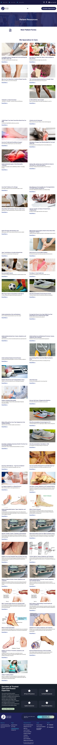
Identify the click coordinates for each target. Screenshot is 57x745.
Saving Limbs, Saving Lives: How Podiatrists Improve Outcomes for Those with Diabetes (42, 164)
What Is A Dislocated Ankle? (8, 627)
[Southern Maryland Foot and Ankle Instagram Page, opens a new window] (44, 2)
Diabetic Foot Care (27, 726)
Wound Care (26, 736)
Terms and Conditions (41, 726)
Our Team (13, 726)
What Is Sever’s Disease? (35, 509)
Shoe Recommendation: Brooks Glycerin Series (40, 293)
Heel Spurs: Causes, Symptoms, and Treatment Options (42, 486)
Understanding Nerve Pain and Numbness (11, 314)
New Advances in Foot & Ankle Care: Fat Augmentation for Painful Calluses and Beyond (42, 187)
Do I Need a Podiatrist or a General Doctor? (11, 486)
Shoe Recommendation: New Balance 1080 (39, 444)
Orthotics (26, 735)
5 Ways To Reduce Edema (7, 674)
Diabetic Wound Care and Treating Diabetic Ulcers (13, 379)
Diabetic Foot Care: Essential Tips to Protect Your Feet (14, 556)
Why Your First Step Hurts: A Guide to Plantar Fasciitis (14, 79)
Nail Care (25, 728)
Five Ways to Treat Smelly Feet (37, 273)
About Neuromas (33, 379)
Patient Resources (15, 728)
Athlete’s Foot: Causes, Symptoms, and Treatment (41, 627)
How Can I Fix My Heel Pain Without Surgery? (12, 142)
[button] (28, 8)
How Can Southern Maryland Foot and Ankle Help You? (42, 465)
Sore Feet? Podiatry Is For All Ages (10, 187)
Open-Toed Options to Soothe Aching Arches (12, 252)
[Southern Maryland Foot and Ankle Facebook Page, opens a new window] (46, 2)
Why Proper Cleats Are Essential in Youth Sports (13, 293)
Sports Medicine (27, 738)
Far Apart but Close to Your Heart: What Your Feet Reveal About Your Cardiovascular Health (41, 315)
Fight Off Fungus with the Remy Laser (10, 230)
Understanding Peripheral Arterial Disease (11, 358)
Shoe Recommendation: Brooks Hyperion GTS (40, 422)
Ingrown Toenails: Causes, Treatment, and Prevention (14, 533)
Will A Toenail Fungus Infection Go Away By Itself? (13, 603)
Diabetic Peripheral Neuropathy (9, 400)
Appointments (14, 724)
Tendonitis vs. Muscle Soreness (9, 99)
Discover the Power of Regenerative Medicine (40, 400)
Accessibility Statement (39, 729)
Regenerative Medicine (28, 740)
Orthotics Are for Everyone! (36, 120)
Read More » (5, 61)
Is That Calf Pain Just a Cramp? (37, 99)
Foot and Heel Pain (27, 731)
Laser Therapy (27, 730)
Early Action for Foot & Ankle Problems (38, 252)
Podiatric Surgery (27, 733)
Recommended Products (7, 273)
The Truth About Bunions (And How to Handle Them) (41, 79)
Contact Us (13, 730)
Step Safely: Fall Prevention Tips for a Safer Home (13, 208)
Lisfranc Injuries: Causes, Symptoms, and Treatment (41, 556)
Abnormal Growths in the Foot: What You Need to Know (42, 533)
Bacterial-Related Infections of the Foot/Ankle (40, 650)
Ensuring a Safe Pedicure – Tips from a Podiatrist (13, 465)
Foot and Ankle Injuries (28, 724)
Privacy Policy (39, 724)
